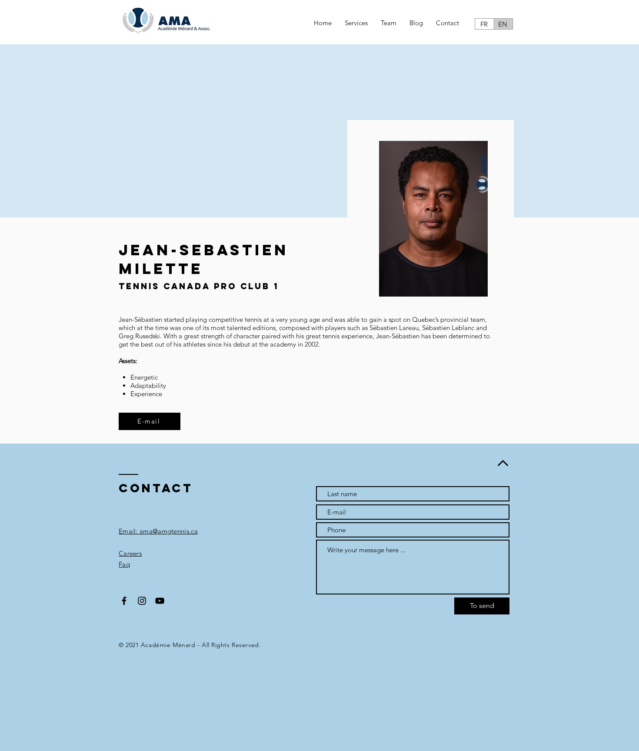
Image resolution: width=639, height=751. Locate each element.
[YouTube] (159, 600)
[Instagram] (141, 600)
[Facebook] (124, 600)
